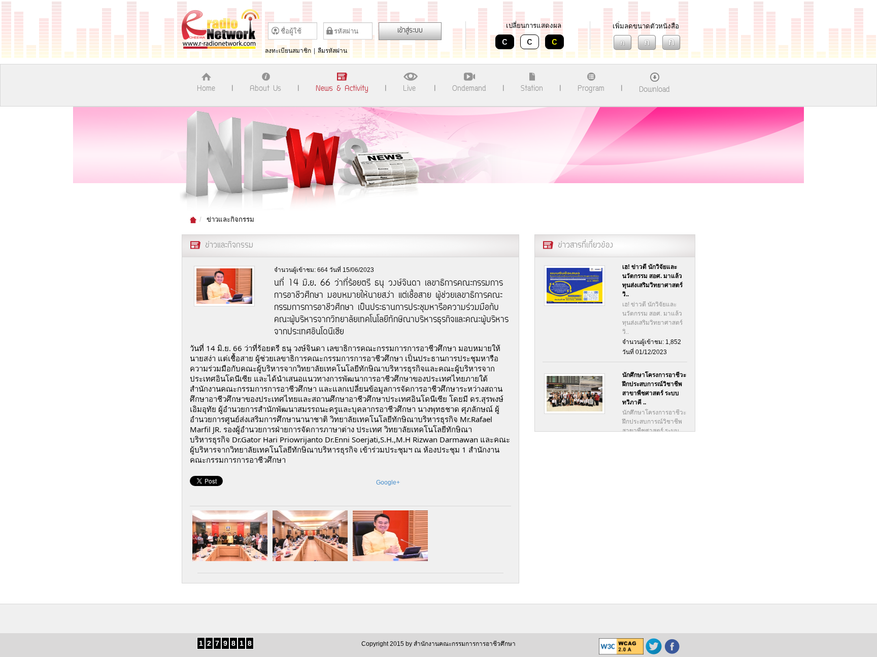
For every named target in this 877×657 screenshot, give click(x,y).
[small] (623, 42)
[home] (223, 29)
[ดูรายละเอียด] (575, 285)
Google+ (388, 482)
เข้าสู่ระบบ (410, 31)
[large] (671, 42)
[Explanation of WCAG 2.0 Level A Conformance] (621, 646)
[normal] (647, 42)
